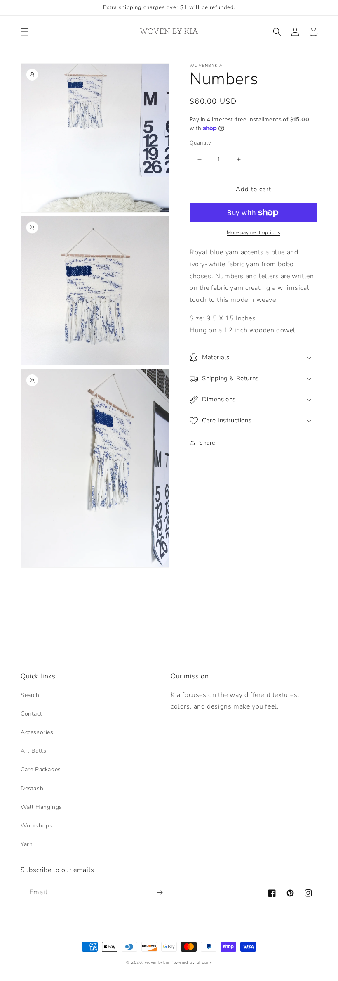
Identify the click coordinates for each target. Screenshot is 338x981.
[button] (25, 32)
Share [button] (207, 443)
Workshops (36, 825)
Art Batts (33, 751)
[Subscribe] (159, 892)
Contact (31, 714)
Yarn (27, 844)
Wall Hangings (41, 807)
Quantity (200, 143)
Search (30, 695)
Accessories (37, 732)
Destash (32, 788)
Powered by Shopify (191, 962)
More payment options (253, 232)
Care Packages (41, 769)
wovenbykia (157, 962)
